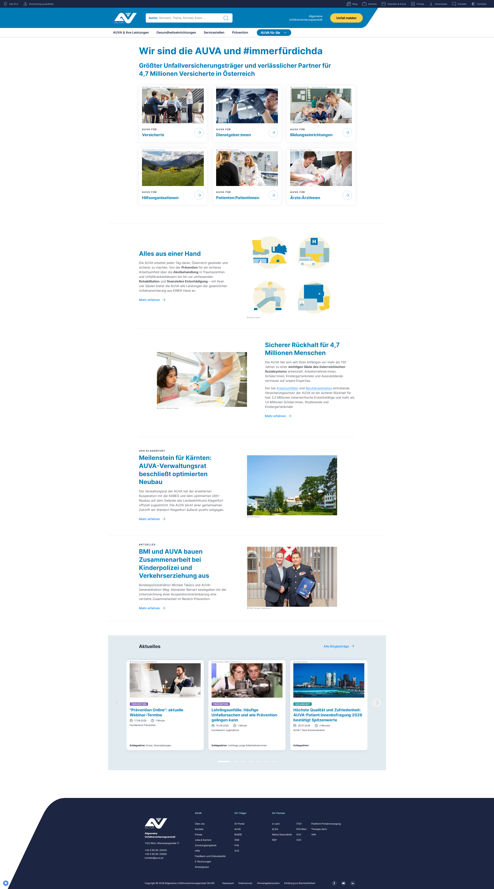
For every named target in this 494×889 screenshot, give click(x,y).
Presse (198, 834)
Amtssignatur (202, 866)
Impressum (228, 883)
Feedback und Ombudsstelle (210, 856)
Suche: (153, 17)
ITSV (299, 823)
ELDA (275, 829)
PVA (236, 845)
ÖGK (236, 839)
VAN (313, 834)
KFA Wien (301, 829)
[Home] (125, 18)
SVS (236, 850)
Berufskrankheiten (319, 388)
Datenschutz (245, 883)
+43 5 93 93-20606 (156, 854)
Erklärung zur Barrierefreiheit (299, 883)
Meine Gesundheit (282, 834)
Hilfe (197, 850)
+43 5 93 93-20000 (156, 850)
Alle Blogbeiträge (336, 646)
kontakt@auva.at (154, 857)
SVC (298, 834)
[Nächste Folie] (376, 702)
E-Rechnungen (203, 861)
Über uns (200, 823)
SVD (298, 839)
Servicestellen (214, 32)
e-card (275, 823)
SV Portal (239, 823)
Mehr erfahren (149, 300)
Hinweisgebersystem (268, 883)
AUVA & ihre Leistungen (131, 32)
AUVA (237, 829)
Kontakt (199, 829)
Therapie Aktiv (319, 829)
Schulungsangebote (206, 845)
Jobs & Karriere (203, 839)
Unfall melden (346, 18)
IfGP (274, 839)
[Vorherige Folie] (117, 702)
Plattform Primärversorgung (326, 823)
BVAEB (238, 834)
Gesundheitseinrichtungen (176, 32)
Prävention (240, 32)
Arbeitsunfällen (287, 388)
